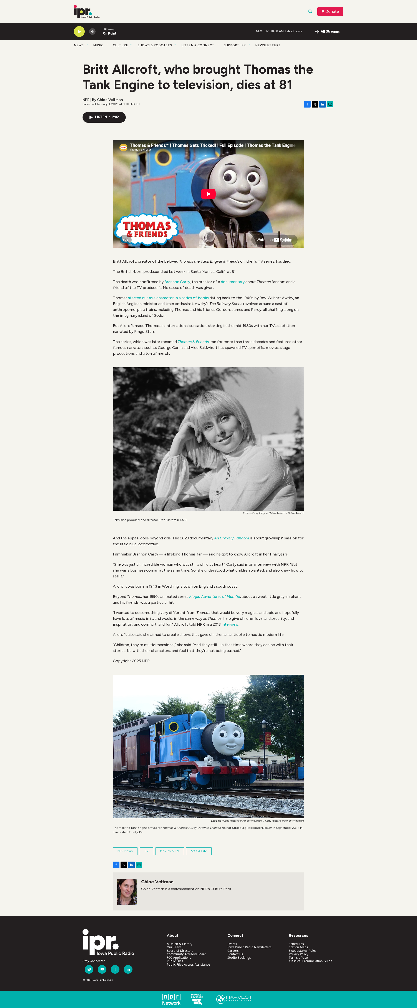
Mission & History (179, 944)
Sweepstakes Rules (302, 950)
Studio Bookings (239, 957)
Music (98, 45)
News (79, 45)
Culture (120, 45)
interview (230, 624)
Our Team (174, 947)
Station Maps (298, 947)
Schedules (296, 944)
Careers (233, 950)
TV (146, 851)
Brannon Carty (177, 281)
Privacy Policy (298, 954)
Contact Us (235, 954)
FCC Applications (179, 957)
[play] (79, 31)
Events (232, 944)
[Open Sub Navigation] (87, 45)
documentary (233, 281)
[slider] (99, 31)
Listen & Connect (198, 45)
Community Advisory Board (186, 954)
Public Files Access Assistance (188, 964)
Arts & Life (199, 851)
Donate (332, 11)
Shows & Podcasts (154, 45)
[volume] (92, 31)
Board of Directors (180, 950)
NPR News (125, 851)
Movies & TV (169, 851)
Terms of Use (298, 957)
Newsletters (267, 45)
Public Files (175, 961)
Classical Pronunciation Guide (310, 961)
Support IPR (235, 45)
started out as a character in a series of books (168, 297)
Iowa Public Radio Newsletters (249, 947)
